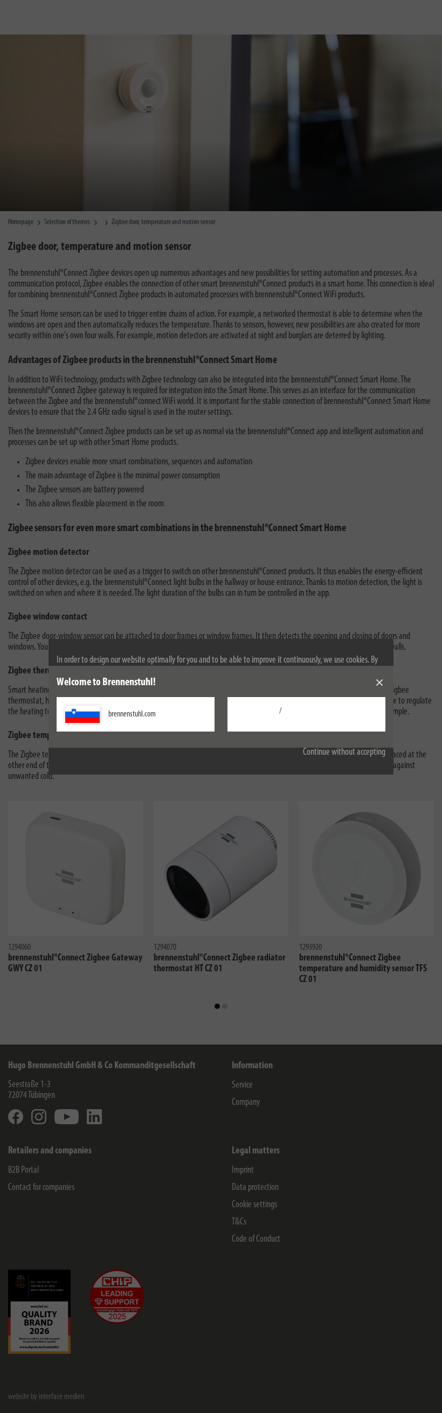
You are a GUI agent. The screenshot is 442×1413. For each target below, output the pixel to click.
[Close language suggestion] (379, 682)
